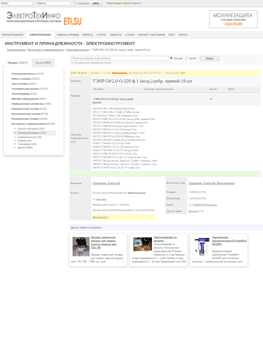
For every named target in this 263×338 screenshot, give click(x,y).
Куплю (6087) (43, 62)
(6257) (29, 99)
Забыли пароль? (132, 3)
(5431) (24, 93)
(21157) (28, 73)
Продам (192, 211)
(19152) (25, 78)
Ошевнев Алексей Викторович (211, 183)
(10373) (30, 88)
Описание (101, 199)
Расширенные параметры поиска (92, 62)
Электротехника (16, 49)
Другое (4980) (25, 147)
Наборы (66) (24, 140)
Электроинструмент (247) (32, 133)
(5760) (33, 124)
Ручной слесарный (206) (31, 128)
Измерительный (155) (30, 137)
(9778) (30, 114)
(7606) (31, 104)
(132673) (18, 62)
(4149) (29, 109)
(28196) (29, 119)
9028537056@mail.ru (205, 204)
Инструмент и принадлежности (46, 49)
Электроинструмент (77, 49)
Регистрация (114, 3)
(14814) (24, 83)
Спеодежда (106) (27, 144)
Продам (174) (100, 217)
